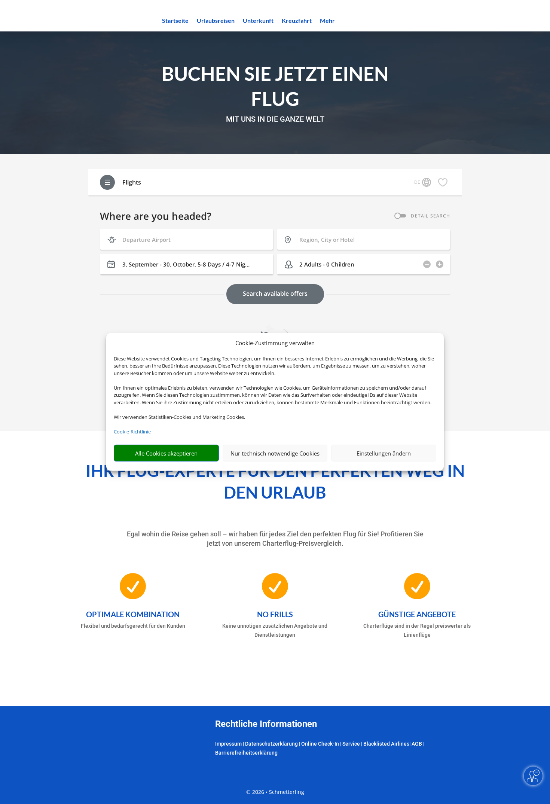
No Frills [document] (275, 614)
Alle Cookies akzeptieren (166, 453)
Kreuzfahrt (297, 21)
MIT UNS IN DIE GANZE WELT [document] (275, 119)
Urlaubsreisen (216, 21)
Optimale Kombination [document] (133, 614)
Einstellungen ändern (384, 453)
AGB (417, 744)
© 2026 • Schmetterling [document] (275, 791)
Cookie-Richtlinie (132, 431)
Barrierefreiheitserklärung (246, 753)
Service (351, 744)
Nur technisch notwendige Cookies (275, 453)
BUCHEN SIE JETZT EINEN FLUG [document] (275, 86)
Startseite (175, 21)
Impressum (228, 744)
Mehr (327, 21)
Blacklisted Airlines (386, 744)
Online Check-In (320, 744)
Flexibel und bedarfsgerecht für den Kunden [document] (133, 626)
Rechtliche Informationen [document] (266, 724)
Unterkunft (258, 21)
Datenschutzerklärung (271, 744)
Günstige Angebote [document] (417, 614)
